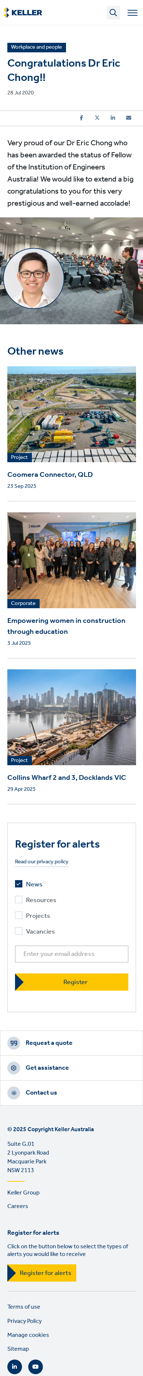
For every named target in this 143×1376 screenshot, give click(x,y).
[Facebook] (81, 118)
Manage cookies (28, 1335)
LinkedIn (14, 1367)
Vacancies (40, 931)
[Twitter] (97, 118)
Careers (17, 1206)
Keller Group (23, 1193)
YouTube (35, 1367)
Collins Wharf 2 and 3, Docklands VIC (66, 778)
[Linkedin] (113, 118)
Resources (41, 900)
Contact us (41, 1093)
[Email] (128, 118)
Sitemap (18, 1349)
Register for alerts (46, 1273)
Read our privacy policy (42, 862)
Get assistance (47, 1068)
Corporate (23, 604)
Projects (38, 916)
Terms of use (23, 1307)
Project (19, 458)
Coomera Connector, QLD (50, 475)
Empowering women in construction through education (66, 626)
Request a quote (49, 1043)
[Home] (23, 12)
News (34, 884)
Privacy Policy (24, 1321)
